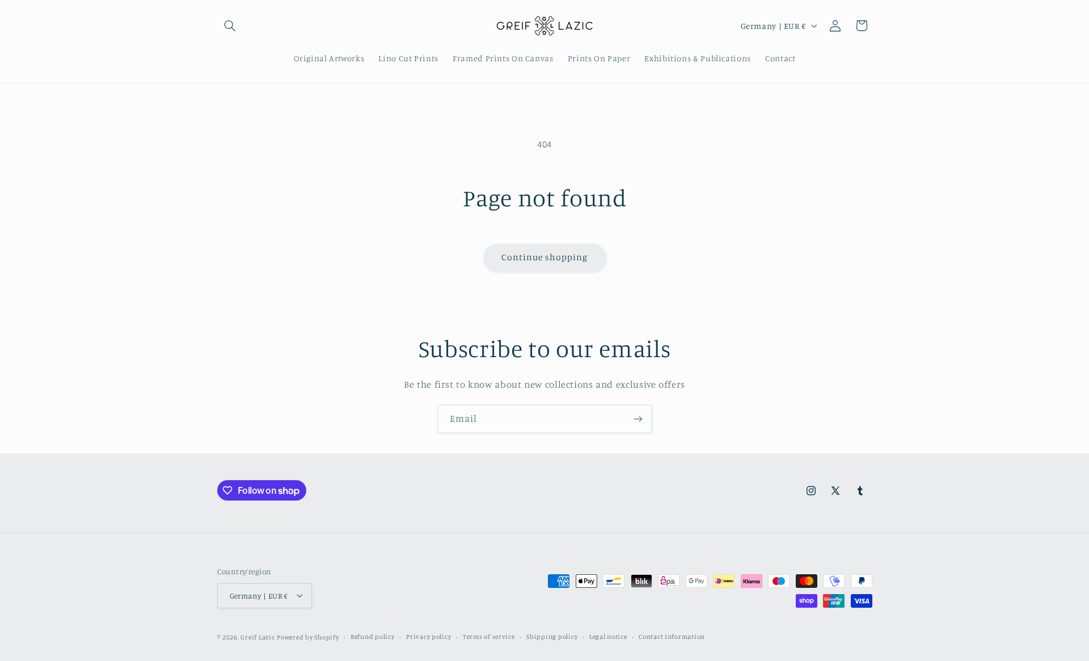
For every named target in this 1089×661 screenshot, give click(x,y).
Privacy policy (428, 637)
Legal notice (608, 637)
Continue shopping (544, 257)
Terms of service (489, 637)
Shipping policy (551, 637)
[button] (230, 25)
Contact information (672, 637)
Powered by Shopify (308, 637)
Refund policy (373, 637)
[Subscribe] (638, 419)
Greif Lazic (257, 637)
